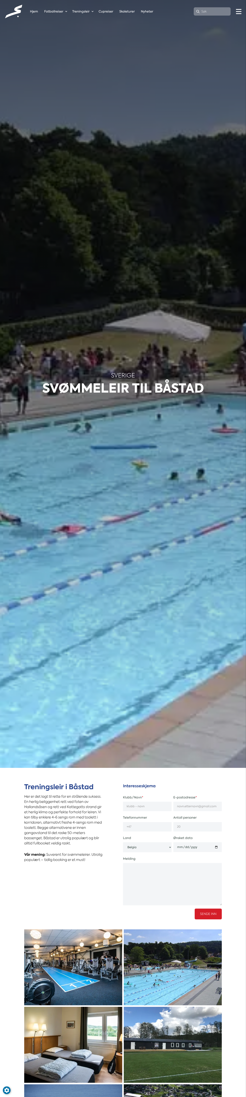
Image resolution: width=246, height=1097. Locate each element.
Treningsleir (81, 11)
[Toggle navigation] (238, 11)
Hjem (34, 11)
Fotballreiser (53, 11)
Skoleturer (127, 11)
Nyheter (147, 11)
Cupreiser (106, 11)
